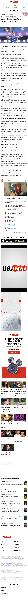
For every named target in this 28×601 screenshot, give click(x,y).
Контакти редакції (4, 596)
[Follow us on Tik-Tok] (10, 10)
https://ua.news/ (17, 555)
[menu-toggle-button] (1, 2)
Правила (2, 590)
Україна (16, 542)
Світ (2, 542)
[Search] (26, 2)
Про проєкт (3, 587)
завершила (15, 175)
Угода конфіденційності (5, 593)
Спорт (3, 550)
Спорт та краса (9, 14)
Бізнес (3, 547)
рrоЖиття (17, 550)
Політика (16, 545)
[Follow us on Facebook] (14, 10)
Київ (2, 545)
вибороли (3, 165)
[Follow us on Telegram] (17, 10)
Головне (3, 14)
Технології (17, 547)
